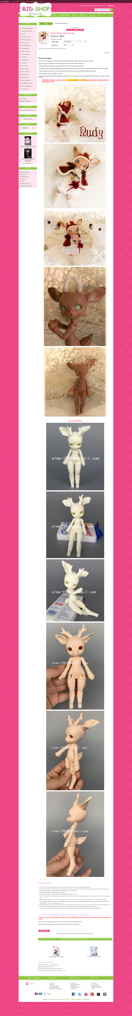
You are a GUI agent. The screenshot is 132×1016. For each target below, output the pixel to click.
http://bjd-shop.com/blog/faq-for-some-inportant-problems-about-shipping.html (59, 924)
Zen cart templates (76, 999)
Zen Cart (67, 999)
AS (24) (24, 34)
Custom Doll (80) (26, 37)
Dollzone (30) (25, 42)
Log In (40, 48)
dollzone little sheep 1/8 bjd (56, 956)
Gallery (74, 15)
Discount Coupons (24, 183)
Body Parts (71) (26, 71)
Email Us (32, 983)
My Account (73, 988)
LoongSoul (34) (26, 54)
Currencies (28, 124)
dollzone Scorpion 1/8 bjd (94, 956)
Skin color (55, 42)
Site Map (22, 181)
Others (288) (25, 68)
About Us (51, 983)
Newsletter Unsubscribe (26, 186)
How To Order (23, 98)
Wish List (92, 15)
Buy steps (94, 983)
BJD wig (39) (25, 77)
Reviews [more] (28, 106)
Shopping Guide (64, 15)
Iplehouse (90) (25, 51)
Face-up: (55, 45)
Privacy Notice (23, 174)
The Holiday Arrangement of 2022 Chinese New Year (50, 968)
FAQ (93, 988)
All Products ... (25, 89)
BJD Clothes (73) (26, 80)
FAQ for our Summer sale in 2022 (46, 966)
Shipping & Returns (25, 172)
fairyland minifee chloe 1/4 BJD (28, 146)
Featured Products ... (27, 86)
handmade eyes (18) (27, 83)
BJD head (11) (25, 74)
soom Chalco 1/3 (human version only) (27, 159)
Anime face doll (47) (27, 31)
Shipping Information (25, 101)
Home (82, 5)
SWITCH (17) (25, 60)
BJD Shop (54, 999)
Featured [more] (28, 133)
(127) (25, 66)
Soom (49, 23)
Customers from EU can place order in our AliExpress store (51, 970)
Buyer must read (28, 119)
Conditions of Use (24, 176)
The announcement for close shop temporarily (48, 965)
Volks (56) (24, 63)
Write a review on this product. (28, 110)
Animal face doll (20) (27, 28)
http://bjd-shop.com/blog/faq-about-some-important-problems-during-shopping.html (60, 921)
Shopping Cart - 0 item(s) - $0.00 (96, 5)
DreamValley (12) (26, 45)
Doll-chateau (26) (26, 40)
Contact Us (83, 15)
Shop (55, 15)
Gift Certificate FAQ (54, 986)
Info (99, 15)
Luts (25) (24, 57)
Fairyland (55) (25, 48)
